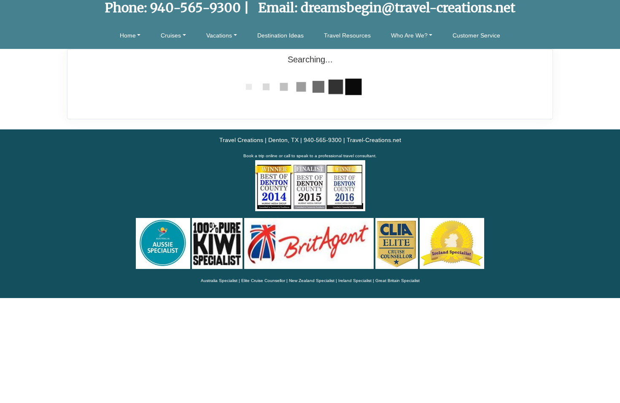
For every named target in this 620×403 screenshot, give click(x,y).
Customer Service (476, 35)
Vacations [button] (219, 35)
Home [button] (128, 35)
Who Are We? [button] (409, 35)
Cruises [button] (171, 35)
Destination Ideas (280, 35)
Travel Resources (347, 35)
